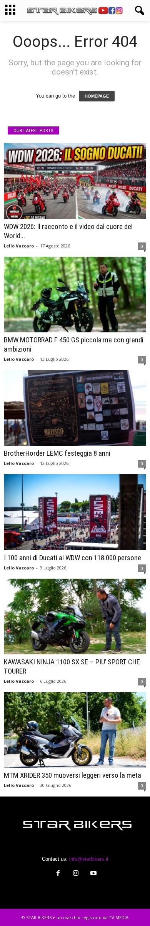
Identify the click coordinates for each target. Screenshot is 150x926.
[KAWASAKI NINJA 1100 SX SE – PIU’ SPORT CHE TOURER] (75, 616)
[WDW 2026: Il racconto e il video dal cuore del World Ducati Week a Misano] (75, 181)
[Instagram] (76, 874)
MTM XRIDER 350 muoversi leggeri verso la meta (72, 775)
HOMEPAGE (97, 96)
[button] (138, 10)
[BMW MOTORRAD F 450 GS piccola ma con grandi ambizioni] (75, 294)
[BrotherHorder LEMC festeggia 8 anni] (75, 408)
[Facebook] (58, 874)
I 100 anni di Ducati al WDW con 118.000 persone (72, 557)
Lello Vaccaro (19, 246)
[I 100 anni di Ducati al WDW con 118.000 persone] (75, 512)
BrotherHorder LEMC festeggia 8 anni (57, 453)
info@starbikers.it (88, 859)
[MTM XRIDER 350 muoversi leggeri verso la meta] (75, 730)
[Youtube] (93, 874)
